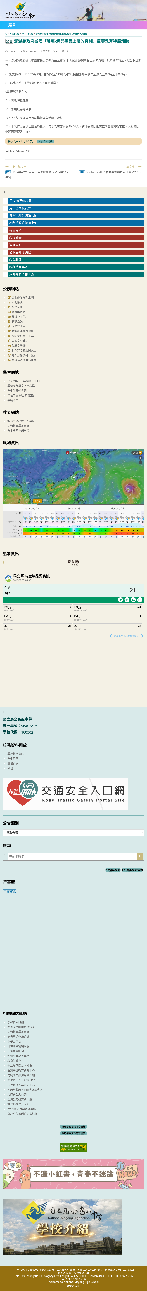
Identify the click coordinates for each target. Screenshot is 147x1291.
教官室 (46, 51)
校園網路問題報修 (22, 331)
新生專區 (15, 230)
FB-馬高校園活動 (132, 870)
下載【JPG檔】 (45, 141)
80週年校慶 (113, 870)
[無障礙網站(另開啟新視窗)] (73, 1147)
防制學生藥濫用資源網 (21, 1075)
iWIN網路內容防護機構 (21, 1109)
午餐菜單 (12, 400)
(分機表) (98, 1269)
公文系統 (17, 307)
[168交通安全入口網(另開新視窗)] (65, 806)
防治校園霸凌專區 (18, 425)
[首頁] (6, 33)
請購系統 (17, 321)
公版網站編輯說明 (22, 297)
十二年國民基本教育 (19, 1065)
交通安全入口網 (17, 1094)
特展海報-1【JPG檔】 (21, 141)
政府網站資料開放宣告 (74, 1133)
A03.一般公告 (62, 51)
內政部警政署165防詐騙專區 (24, 1089)
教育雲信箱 (18, 312)
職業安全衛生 (19, 345)
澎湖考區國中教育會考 (21, 1027)
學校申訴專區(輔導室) (20, 395)
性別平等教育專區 (18, 1056)
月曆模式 (9, 892)
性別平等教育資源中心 (21, 1070)
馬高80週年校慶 (20, 201)
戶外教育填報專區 (21, 274)
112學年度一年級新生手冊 (23, 381)
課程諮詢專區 (18, 267)
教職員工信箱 (19, 316)
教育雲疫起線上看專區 (21, 421)
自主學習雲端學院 (18, 430)
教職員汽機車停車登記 (25, 360)
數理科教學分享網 (18, 1104)
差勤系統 (17, 302)
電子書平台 (14, 1041)
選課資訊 (15, 245)
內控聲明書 (18, 326)
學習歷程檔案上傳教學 (21, 385)
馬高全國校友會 (20, 208)
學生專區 (12, 758)
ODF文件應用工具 (22, 336)
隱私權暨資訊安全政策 (74, 1126)
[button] (9, 25)
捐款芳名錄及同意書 (23, 350)
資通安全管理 (19, 340)
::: (4, 191)
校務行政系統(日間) (22, 215)
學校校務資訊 (15, 753)
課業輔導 (15, 259)
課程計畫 (15, 238)
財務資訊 (12, 763)
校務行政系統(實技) (22, 223)
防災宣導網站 (15, 1051)
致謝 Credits (73, 1286)
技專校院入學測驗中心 (21, 1085)
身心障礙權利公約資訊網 (22, 1113)
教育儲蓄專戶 (15, 1060)
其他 (10, 768)
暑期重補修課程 (20, 252)
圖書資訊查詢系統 (18, 1036)
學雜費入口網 (15, 1022)
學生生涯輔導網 (17, 390)
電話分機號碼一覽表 (23, 355)
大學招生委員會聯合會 (21, 1080)
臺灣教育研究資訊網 (19, 1099)
